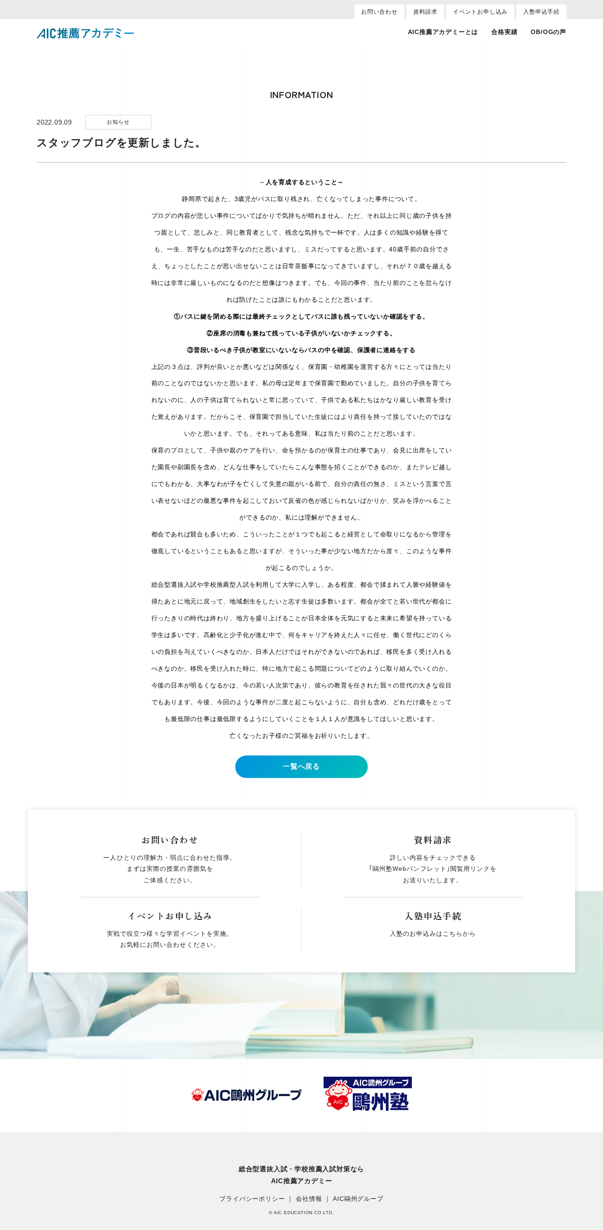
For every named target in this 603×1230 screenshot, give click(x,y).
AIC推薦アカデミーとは (443, 31)
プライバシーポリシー (252, 1198)
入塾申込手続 (541, 11)
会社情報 (309, 1198)
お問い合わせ (379, 11)
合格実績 (504, 31)
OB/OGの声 (548, 31)
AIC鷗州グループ (358, 1198)
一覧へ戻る (301, 766)
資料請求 (425, 11)
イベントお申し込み (480, 11)
